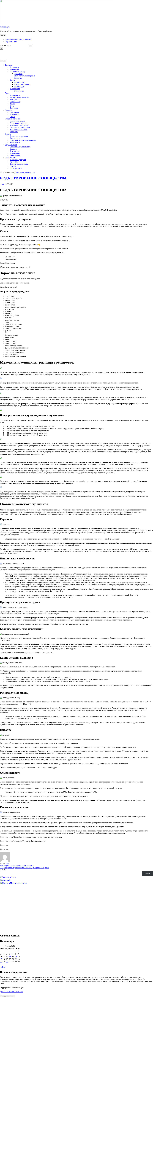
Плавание (14, 132)
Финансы (9, 65)
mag (2, 184)
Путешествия (15, 138)
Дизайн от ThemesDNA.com (11, 992)
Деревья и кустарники (19, 164)
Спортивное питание (18, 123)
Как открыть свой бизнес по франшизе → (17, 865)
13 (10, 956)
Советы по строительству (20, 147)
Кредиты (18, 78)
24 (1, 962)
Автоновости (15, 95)
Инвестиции (15, 89)
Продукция (14, 67)
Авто (7, 93)
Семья (12, 117)
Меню (3, 35)
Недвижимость (11, 145)
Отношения (14, 112)
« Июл (2, 967)
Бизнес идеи (19, 87)
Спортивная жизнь (12, 119)
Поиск (2, 870)
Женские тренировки (18, 130)
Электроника (15, 99)
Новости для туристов (19, 136)
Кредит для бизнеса (22, 84)
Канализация (15, 155)
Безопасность (15, 102)
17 (1, 959)
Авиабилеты (15, 142)
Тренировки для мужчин (20, 127)
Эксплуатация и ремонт (19, 97)
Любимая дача (10, 157)
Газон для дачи (16, 168)
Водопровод (15, 153)
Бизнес (12, 80)
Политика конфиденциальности (18, 39)
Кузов (12, 106)
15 (16, 956)
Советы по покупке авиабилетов (23, 140)
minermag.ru (5, 27)
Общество (9, 110)
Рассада (13, 166)
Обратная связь (11, 41)
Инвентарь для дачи (18, 160)
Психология (14, 114)
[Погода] (5, 880)
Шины (12, 104)
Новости (13, 149)
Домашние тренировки (19, 125)
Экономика (14, 69)
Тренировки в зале (17, 121)
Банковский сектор (17, 71)
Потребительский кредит (24, 76)
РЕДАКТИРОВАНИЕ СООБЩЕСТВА (33, 178)
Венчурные (19, 91)
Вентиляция (14, 151)
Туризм (8, 134)
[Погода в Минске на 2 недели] (13, 882)
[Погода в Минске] (8, 877)
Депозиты (18, 74)
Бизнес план (19, 82)
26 (7, 962)
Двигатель (14, 108)
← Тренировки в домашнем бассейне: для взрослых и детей (24, 868)
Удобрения (14, 162)
